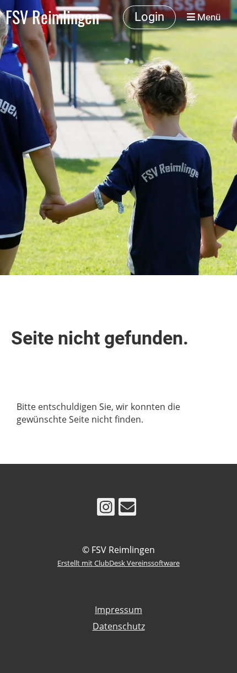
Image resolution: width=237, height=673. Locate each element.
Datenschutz (119, 626)
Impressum (118, 610)
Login (149, 17)
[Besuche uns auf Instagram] (106, 509)
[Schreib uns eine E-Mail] (127, 509)
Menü (207, 17)
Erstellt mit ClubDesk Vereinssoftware (118, 563)
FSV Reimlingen (52, 17)
